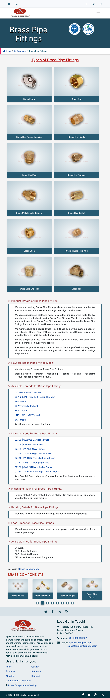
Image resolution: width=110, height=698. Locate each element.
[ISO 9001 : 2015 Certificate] (75, 29)
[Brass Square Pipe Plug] (76, 233)
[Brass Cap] (76, 81)
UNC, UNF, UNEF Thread (27, 415)
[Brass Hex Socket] (76, 195)
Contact (35, 676)
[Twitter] (93, 4)
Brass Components (29, 569)
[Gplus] (66, 611)
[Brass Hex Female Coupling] (29, 119)
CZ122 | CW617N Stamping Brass (32, 462)
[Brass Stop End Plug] (29, 271)
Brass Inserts (18, 595)
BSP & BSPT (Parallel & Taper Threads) (35, 397)
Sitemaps (36, 671)
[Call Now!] (16, 4)
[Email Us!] (9, 4)
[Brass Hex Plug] (29, 157)
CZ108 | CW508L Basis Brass (30, 444)
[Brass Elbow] (29, 81)
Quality (35, 666)
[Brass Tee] (76, 271)
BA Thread (20, 419)
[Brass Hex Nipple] (76, 119)
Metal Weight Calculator (18, 680)
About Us (10, 676)
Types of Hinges (67, 595)
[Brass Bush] (29, 233)
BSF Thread (21, 410)
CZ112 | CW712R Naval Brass (30, 449)
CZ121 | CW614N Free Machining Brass (35, 458)
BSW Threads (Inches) (26, 406)
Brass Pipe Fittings (38, 51)
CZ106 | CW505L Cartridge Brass (32, 439)
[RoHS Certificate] (88, 29)
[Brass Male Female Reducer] (29, 195)
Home (8, 51)
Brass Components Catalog (22, 685)
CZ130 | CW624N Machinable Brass (33, 467)
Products (21, 51)
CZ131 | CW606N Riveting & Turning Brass (37, 471)
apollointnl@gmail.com (80, 642)
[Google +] (96, 695)
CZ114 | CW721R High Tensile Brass (33, 453)
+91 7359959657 (78, 638)
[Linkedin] (101, 4)
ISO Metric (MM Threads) (28, 392)
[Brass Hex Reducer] (76, 157)
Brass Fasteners (42, 595)
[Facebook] (86, 4)
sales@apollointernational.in (82, 646)
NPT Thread (21, 401)
